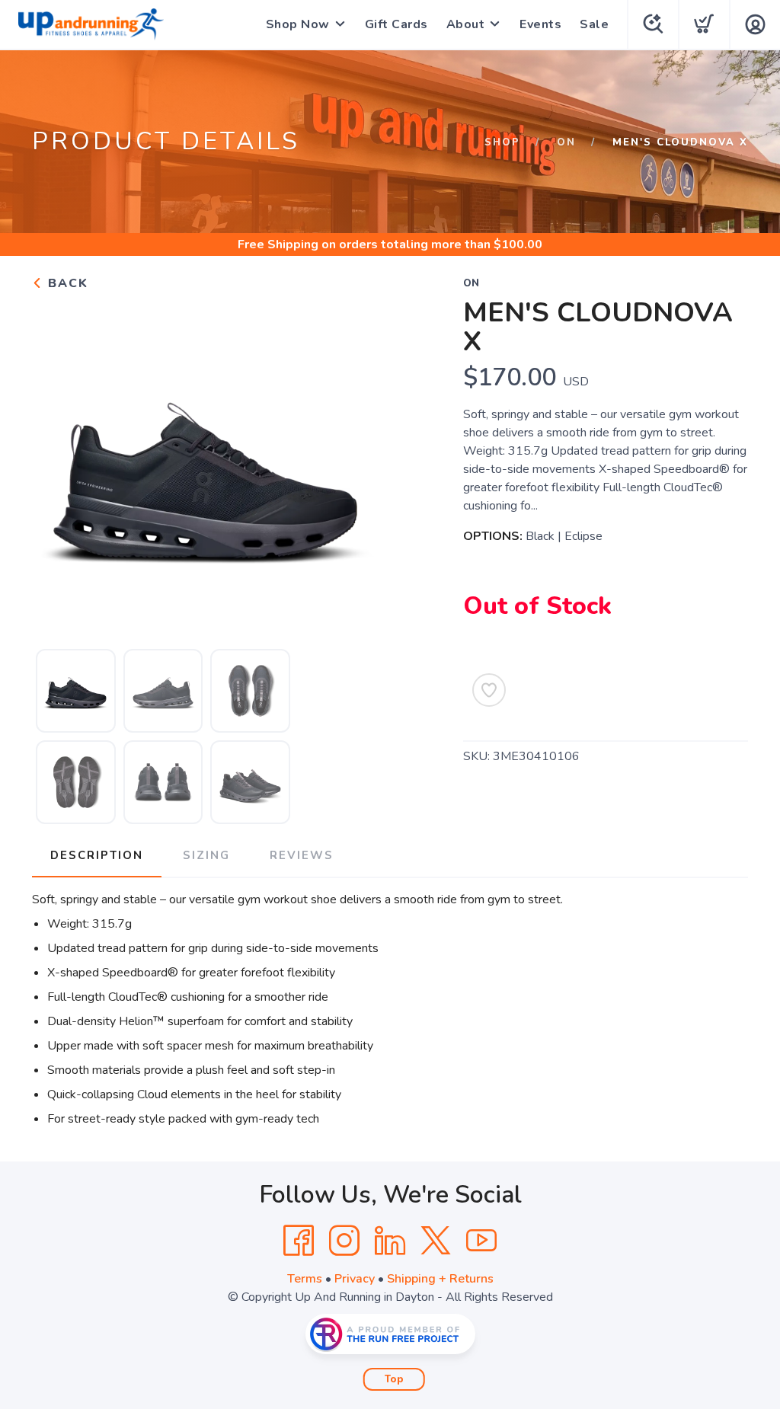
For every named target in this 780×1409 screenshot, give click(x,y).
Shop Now (298, 24)
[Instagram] (344, 1241)
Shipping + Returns (440, 1278)
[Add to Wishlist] (489, 690)
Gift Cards (396, 24)
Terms (304, 1278)
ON (566, 142)
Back (65, 283)
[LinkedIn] (390, 1241)
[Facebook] (298, 1241)
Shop (502, 142)
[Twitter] (436, 1241)
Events (540, 24)
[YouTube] (481, 1241)
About (465, 24)
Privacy (354, 1278)
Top (394, 1379)
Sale (594, 24)
